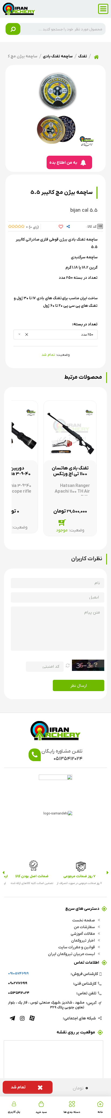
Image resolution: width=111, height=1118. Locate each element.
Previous (107, 872)
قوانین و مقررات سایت (77, 947)
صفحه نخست (84, 920)
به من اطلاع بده (63, 162)
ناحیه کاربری (14, 1103)
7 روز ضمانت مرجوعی (79, 876)
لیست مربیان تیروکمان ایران (72, 954)
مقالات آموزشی (83, 933)
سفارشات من (85, 927)
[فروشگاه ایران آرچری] (19, 8)
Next (3, 872)
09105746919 (18, 973)
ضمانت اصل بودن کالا (31, 876)
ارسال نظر (78, 685)
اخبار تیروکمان (83, 940)
